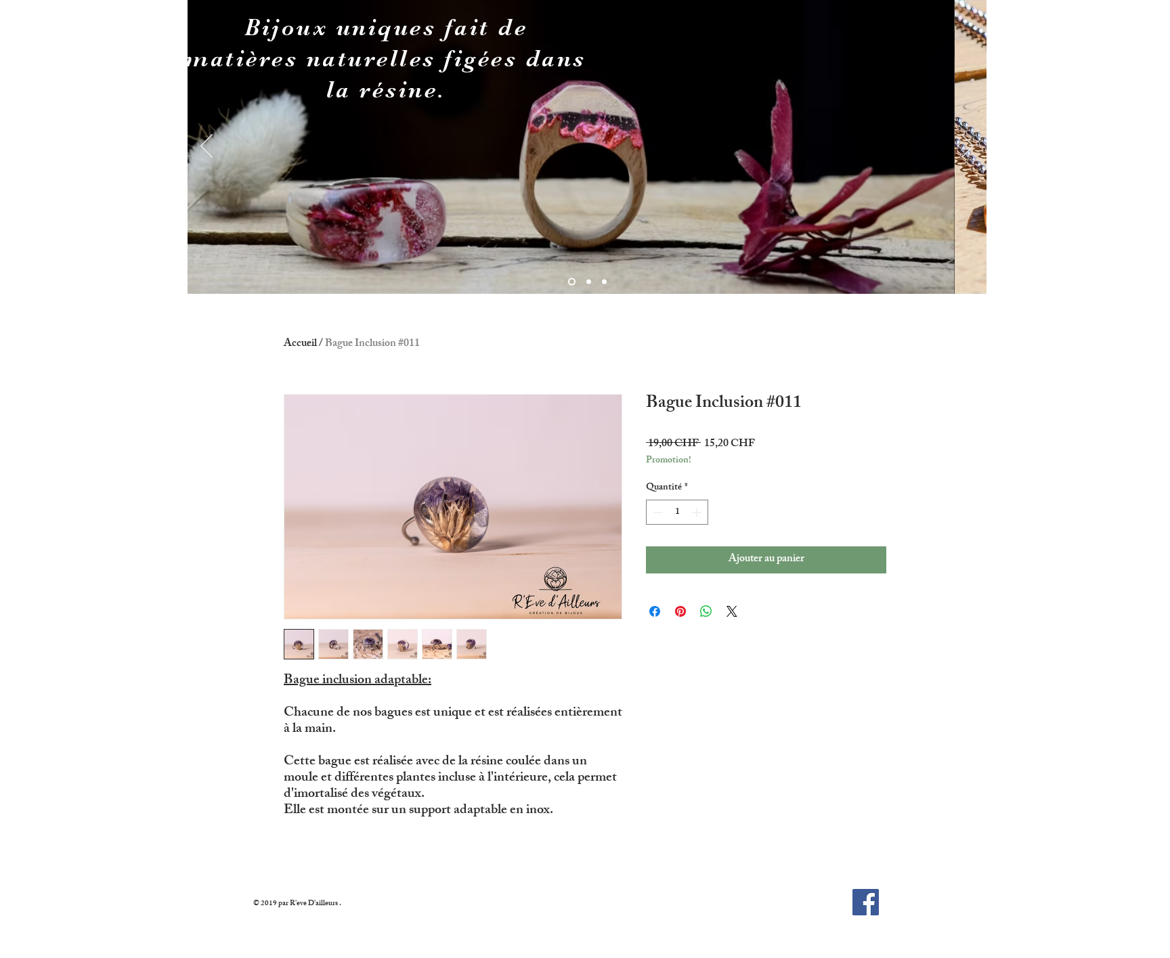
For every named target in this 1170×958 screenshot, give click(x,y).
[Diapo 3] (604, 282)
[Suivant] (967, 147)
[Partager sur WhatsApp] (706, 611)
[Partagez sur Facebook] (655, 611)
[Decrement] (656, 512)
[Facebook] (865, 902)
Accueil (300, 344)
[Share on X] (732, 611)
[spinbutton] (677, 512)
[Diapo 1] (572, 282)
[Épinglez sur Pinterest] (680, 611)
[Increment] (697, 512)
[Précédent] (206, 147)
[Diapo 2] (588, 282)
